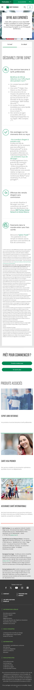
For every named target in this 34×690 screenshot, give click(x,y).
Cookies (5, 616)
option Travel (23, 235)
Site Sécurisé (6, 647)
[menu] (2, 7)
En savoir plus (17, 369)
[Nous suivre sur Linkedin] (28, 588)
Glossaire (5, 652)
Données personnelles (9, 613)
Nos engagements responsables (12, 634)
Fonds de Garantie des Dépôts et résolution (15, 620)
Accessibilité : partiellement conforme (13, 645)
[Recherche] (24, 7)
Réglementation (7, 618)
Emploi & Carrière (8, 636)
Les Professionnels (8, 661)
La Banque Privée (8, 665)
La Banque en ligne (8, 667)
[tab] (10, 44)
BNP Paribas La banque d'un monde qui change (12, 7)
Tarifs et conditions (8, 650)
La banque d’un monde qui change (13, 633)
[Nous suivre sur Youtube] (16, 588)
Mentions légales (8, 615)
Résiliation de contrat (9, 623)
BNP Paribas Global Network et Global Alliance (19, 211)
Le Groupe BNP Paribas (9, 668)
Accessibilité (22, 2)
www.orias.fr (14, 535)
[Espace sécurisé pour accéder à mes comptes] (30, 7)
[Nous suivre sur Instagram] (22, 588)
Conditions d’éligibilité (9, 649)
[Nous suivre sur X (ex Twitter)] (11, 588)
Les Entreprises (7, 663)
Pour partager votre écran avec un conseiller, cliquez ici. (17, 686)
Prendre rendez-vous (17, 363)
